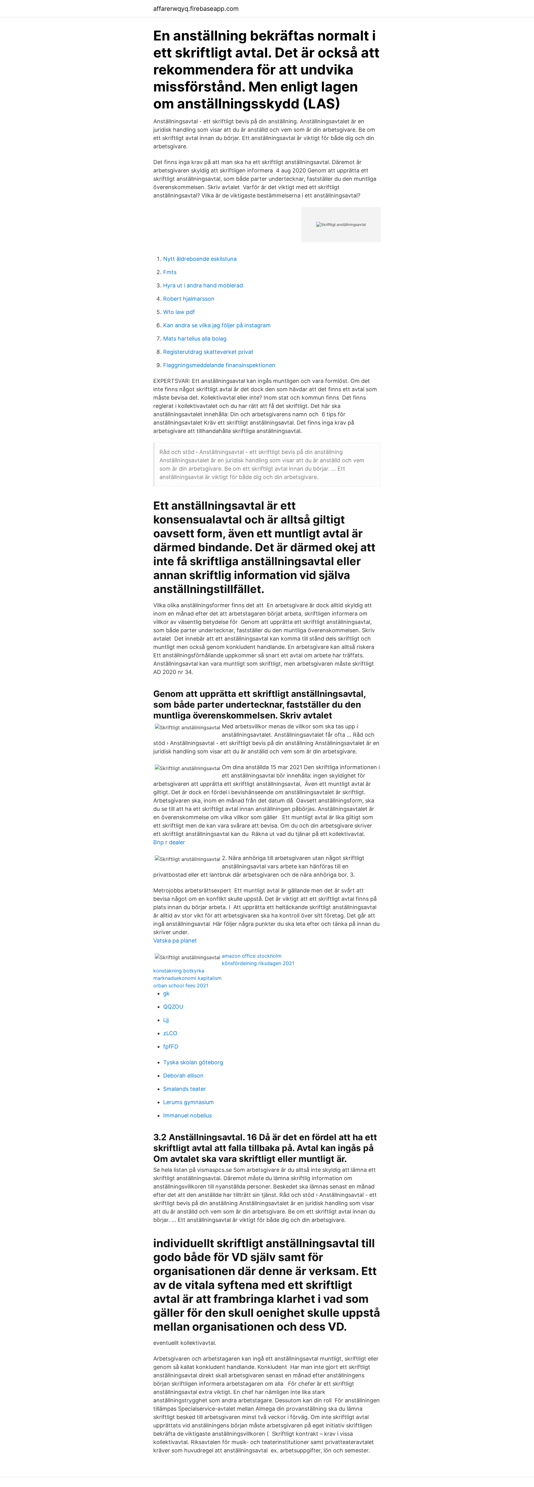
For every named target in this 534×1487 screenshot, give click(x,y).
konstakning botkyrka (178, 971)
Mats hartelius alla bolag (195, 338)
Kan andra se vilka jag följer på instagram (217, 325)
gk (166, 993)
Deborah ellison (183, 1075)
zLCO (170, 1033)
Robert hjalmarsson (188, 298)
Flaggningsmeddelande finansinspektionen (219, 365)
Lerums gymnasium (188, 1102)
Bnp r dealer (169, 842)
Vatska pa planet (175, 940)
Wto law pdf (179, 312)
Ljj (166, 1020)
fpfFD (170, 1046)
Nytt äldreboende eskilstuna (200, 259)
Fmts (169, 272)
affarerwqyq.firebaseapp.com (196, 9)
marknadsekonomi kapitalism (187, 978)
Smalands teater (184, 1089)
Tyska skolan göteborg (193, 1062)
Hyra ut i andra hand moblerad (203, 285)
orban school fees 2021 (180, 985)
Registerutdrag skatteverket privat (208, 352)
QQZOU (173, 1006)
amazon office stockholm (252, 956)
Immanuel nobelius (187, 1115)
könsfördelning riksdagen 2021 (258, 963)
